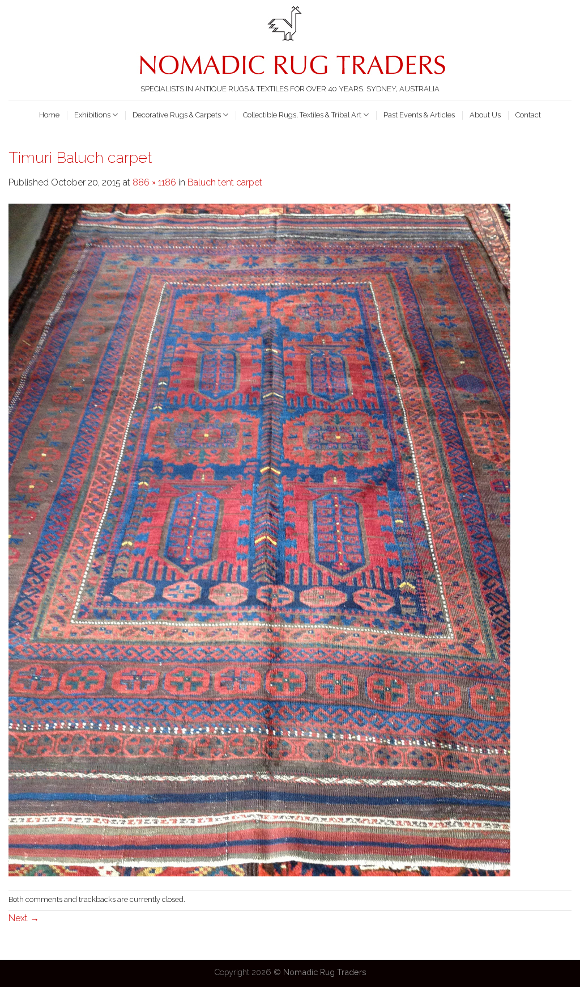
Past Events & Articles (419, 115)
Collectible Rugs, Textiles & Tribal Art (302, 115)
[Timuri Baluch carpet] (259, 539)
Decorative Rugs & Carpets (177, 115)
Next (23, 918)
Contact (528, 115)
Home (49, 115)
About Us (485, 115)
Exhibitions (92, 115)
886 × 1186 (154, 182)
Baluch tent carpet (224, 182)
